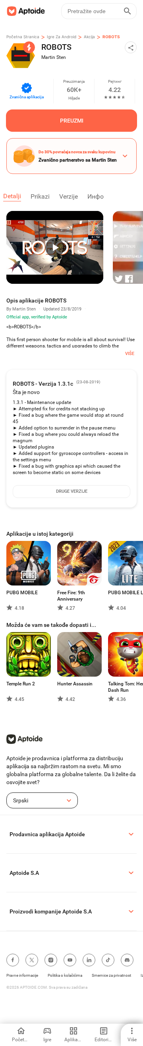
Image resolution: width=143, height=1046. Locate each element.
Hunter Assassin (75, 684)
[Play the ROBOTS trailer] (54, 247)
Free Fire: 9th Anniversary (71, 596)
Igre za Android (61, 36)
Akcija (89, 36)
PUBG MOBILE (22, 592)
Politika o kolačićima (65, 975)
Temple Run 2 (20, 684)
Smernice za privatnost (111, 975)
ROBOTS (111, 36)
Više (129, 353)
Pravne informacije (22, 975)
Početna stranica (22, 36)
